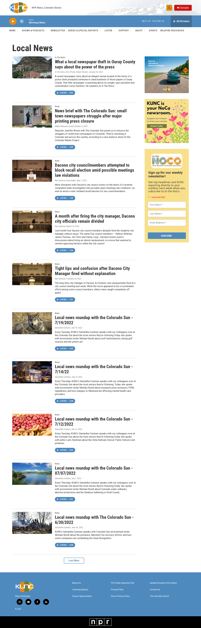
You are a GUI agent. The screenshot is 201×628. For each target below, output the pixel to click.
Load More (74, 560)
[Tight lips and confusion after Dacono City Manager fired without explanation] (32, 274)
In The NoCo (60, 57)
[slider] (26, 21)
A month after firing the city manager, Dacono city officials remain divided (95, 218)
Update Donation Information (163, 583)
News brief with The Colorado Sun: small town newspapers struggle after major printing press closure (91, 116)
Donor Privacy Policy (120, 596)
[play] (13, 21)
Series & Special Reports (83, 30)
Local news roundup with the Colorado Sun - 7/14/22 (94, 369)
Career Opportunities (82, 596)
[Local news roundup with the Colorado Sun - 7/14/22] (32, 372)
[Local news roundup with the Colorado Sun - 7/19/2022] (32, 323)
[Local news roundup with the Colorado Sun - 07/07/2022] (32, 474)
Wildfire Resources (172, 30)
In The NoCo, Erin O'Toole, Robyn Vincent (71, 72)
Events (153, 30)
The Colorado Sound (159, 596)
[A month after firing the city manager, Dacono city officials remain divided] (32, 222)
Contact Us (155, 590)
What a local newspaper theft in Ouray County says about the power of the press (95, 64)
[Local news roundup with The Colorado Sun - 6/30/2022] (32, 523)
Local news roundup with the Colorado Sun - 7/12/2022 (94, 421)
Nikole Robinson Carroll (64, 126)
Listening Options (80, 590)
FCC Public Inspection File (122, 583)
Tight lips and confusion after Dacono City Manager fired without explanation (92, 271)
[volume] (21, 21)
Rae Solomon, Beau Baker (65, 180)
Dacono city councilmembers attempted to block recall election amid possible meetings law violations (94, 170)
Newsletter (58, 30)
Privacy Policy (117, 590)
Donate (184, 7)
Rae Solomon (60, 226)
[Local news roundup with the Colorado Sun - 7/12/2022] (32, 425)
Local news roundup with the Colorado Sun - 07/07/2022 (94, 470)
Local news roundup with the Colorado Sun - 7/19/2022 (94, 320)
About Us (76, 583)
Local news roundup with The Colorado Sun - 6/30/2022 (94, 520)
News (57, 106)
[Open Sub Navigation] (18, 30)
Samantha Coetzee (62, 328)
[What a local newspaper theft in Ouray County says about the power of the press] (32, 67)
